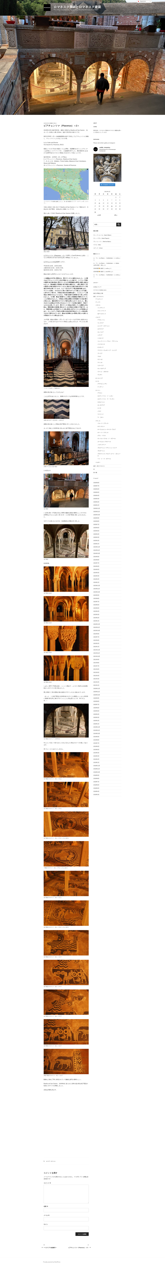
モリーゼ (100, 359)
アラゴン (100, 393)
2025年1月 (96, 543)
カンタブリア (101, 405)
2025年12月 (96, 508)
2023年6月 (96, 604)
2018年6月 (96, 785)
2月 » (115, 215)
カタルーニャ (101, 402)
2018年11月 (96, 769)
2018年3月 (96, 794)
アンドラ (97, 302)
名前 (46, 1206)
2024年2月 (96, 579)
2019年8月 (96, 740)
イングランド (101, 307)
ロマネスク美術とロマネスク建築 (77, 7)
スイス (97, 381)
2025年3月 (96, 537)
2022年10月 (96, 630)
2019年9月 (96, 736)
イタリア (97, 317)
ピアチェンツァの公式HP (51, 261)
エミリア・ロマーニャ (51, 1161)
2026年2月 (96, 502)
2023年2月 (96, 617)
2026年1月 (96, 505)
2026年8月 (96, 482)
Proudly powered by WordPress (51, 1262)
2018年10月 (96, 772)
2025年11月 (96, 511)
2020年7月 (96, 704)
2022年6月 (96, 640)
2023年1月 (96, 621)
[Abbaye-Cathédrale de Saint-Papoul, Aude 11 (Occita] (107, 168)
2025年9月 (96, 518)
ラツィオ (100, 362)
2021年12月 (96, 650)
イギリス (97, 305)
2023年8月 (96, 598)
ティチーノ (101, 387)
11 (99, 203)
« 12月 (99, 215)
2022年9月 (96, 633)
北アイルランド (102, 313)
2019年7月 (96, 743)
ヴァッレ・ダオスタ (103, 371)
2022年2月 (96, 643)
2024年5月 (96, 569)
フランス (97, 420)
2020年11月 (96, 691)
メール (47, 1215)
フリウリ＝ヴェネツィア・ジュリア (107, 350)
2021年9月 (96, 659)
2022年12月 (96, 624)
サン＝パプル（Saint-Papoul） (101, 238)
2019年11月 (96, 730)
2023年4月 (96, 611)
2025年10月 (96, 514)
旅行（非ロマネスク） (99, 466)
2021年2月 (96, 682)
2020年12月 (96, 688)
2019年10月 (96, 733)
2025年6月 (96, 527)
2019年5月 (96, 749)
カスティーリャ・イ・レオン (105, 396)
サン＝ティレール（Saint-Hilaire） (102, 235)
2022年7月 (96, 637)
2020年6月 (96, 707)
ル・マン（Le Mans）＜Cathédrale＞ (103, 258)
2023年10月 (96, 592)
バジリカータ (101, 344)
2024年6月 (96, 566)
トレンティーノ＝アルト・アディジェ (108, 341)
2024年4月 (96, 572)
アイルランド (99, 299)
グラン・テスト (102, 435)
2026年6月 (96, 489)
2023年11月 (96, 588)
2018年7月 (96, 781)
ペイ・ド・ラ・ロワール (104, 458)
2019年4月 (96, 752)
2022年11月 (96, 627)
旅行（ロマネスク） (98, 296)
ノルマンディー (102, 444)
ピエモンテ (101, 347)
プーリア (100, 353)
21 (111, 206)
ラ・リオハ (101, 417)
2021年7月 (96, 666)
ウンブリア (101, 323)
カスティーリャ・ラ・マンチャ (106, 399)
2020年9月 (96, 698)
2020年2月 (96, 720)
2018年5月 (96, 788)
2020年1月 (96, 724)
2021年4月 (96, 675)
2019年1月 (96, 762)
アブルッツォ (101, 319)
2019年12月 (96, 727)
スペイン (97, 390)
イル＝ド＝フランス (103, 423)
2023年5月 (96, 608)
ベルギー (97, 462)
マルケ (99, 356)
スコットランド (102, 310)
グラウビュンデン (102, 383)
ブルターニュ (101, 450)
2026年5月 (96, 492)
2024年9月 (96, 556)
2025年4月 (96, 534)
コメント (47, 1183)
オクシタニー (101, 426)
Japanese (142, 1)
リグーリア (101, 365)
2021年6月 (96, 669)
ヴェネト (100, 374)
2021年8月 (96, 662)
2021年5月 (96, 672)
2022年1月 (96, 646)
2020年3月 (96, 717)
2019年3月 (96, 756)
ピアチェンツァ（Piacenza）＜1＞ (54, 255)
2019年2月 (96, 759)
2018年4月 (96, 791)
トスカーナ (101, 338)
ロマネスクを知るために (100, 290)
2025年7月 (96, 524)
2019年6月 (96, 746)
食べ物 (95, 472)
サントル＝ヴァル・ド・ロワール (107, 438)
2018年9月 (96, 775)
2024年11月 (96, 550)
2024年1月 (96, 582)
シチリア (100, 335)
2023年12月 (96, 585)
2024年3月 (96, 576)
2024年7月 (96, 563)
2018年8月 (96, 778)
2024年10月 (96, 553)
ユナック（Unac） (98, 248)
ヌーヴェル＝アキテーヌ (104, 441)
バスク (99, 411)
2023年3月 (96, 614)
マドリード (101, 414)
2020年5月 (96, 711)
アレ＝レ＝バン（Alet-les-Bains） (102, 241)
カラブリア (101, 329)
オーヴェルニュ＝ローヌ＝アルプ (107, 429)
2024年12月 (96, 547)
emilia (54, 123)
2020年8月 (96, 701)
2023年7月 (96, 601)
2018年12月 (96, 765)
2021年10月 (96, 656)
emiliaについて (97, 287)
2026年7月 (96, 486)
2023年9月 (96, 595)
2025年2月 (96, 540)
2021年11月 (96, 653)
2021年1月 (96, 685)
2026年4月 (96, 495)
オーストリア (99, 378)
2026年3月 (96, 498)
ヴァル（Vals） (97, 244)
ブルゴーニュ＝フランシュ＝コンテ (107, 447)
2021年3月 (96, 678)
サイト (46, 1224)
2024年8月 (96, 559)
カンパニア (101, 332)
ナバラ (99, 408)
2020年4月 (96, 714)
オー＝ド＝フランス (103, 432)
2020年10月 (96, 695)
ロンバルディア (102, 368)
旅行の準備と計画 (98, 293)
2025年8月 (96, 521)
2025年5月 (96, 530)
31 (95, 212)
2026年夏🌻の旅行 (98, 268)
